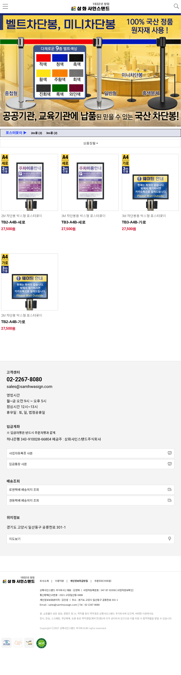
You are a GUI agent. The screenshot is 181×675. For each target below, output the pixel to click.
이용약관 (59, 580)
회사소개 (44, 580)
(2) (36, 133)
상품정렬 (89, 143)
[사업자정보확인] (125, 590)
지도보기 (15, 539)
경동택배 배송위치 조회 (24, 500)
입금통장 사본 (18, 464)
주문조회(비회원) (102, 580)
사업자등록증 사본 (21, 453)
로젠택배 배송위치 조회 (24, 490)
